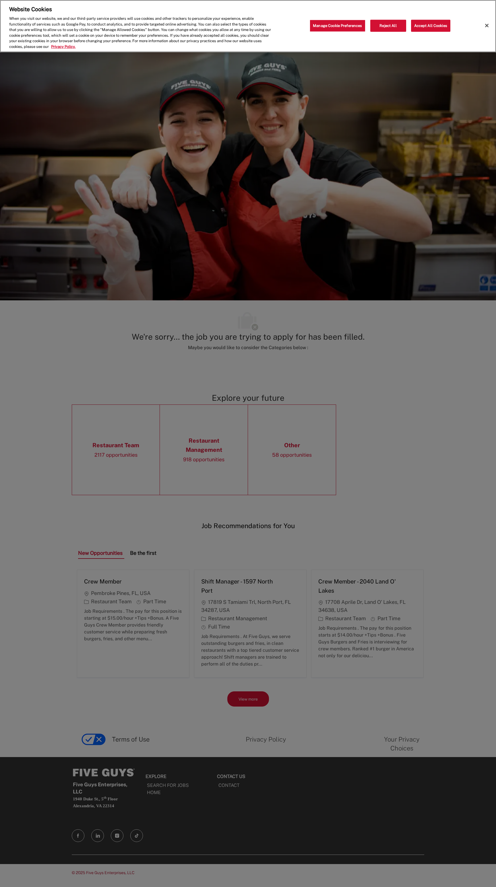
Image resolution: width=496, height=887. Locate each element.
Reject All (387, 26)
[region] (248, 26)
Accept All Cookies (430, 26)
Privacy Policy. (63, 46)
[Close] (486, 25)
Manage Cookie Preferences (337, 26)
